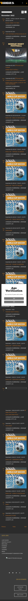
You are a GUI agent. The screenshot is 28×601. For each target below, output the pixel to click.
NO (14, 301)
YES (14, 298)
